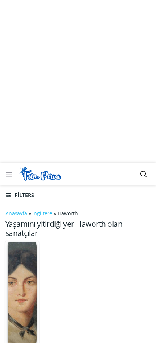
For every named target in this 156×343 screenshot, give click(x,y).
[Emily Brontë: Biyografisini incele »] (22, 292)
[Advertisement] (78, 82)
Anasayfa (16, 213)
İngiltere (42, 213)
